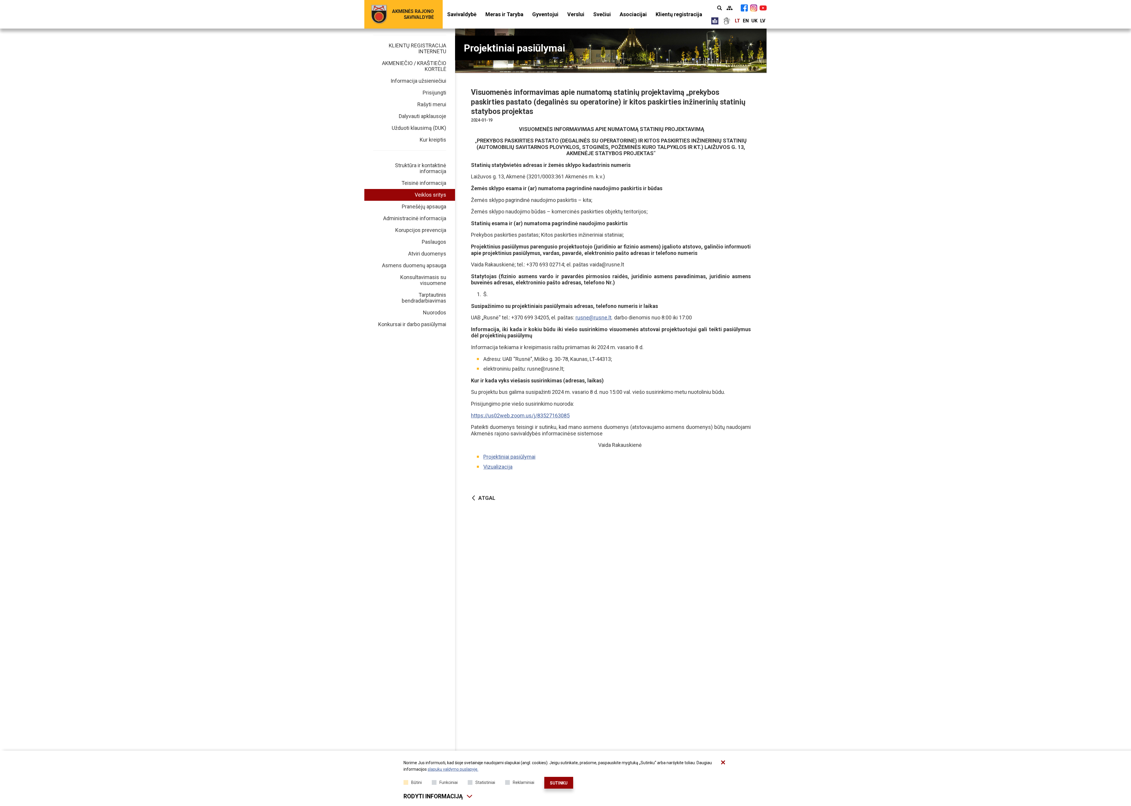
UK (754, 21)
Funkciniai (448, 782)
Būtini (416, 782)
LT (737, 21)
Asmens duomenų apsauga (414, 265)
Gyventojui (545, 14)
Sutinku (559, 783)
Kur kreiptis (433, 140)
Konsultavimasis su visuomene (423, 280)
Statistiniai (485, 782)
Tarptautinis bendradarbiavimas (424, 298)
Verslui (575, 14)
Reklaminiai (523, 782)
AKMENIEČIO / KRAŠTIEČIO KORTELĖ (414, 66)
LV (762, 21)
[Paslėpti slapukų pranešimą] (723, 762)
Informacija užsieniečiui (418, 81)
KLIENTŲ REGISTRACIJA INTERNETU (417, 48)
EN (746, 21)
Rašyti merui (431, 104)
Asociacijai (633, 14)
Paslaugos (434, 242)
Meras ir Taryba (504, 14)
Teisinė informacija (423, 183)
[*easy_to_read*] (714, 20)
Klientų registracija (679, 14)
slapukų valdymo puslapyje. (453, 769)
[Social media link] (744, 7)
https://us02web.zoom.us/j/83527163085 (520, 415)
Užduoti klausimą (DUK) (419, 128)
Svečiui (602, 14)
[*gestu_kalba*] (726, 20)
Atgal (486, 498)
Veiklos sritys (430, 195)
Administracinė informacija (414, 218)
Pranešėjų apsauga (424, 206)
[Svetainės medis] (729, 7)
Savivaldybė (462, 14)
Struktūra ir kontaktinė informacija (420, 168)
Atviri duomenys (427, 254)
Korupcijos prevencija (420, 230)
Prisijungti (434, 92)
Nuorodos (434, 312)
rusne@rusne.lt (593, 317)
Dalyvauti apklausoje (422, 116)
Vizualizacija (497, 467)
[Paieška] (719, 7)
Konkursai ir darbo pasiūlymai (412, 324)
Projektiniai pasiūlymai (509, 457)
